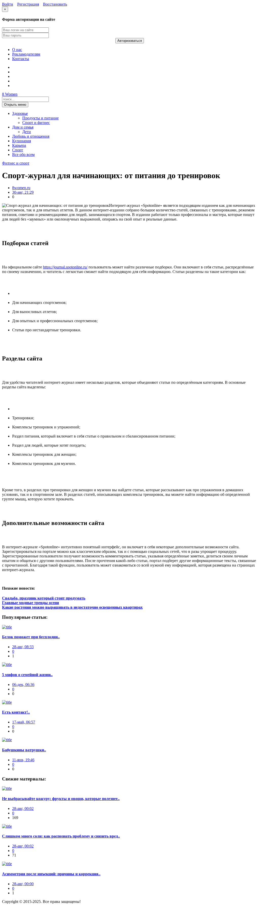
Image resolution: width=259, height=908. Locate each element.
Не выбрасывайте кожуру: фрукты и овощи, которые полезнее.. (61, 798)
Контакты (20, 59)
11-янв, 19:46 (23, 760)
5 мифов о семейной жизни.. (27, 675)
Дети (26, 132)
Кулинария (21, 141)
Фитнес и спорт (15, 163)
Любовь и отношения (30, 136)
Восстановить (55, 4)
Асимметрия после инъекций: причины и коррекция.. (51, 874)
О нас (17, 49)
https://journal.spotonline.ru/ (65, 267)
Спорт (17, 150)
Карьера (19, 145)
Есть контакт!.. (16, 712)
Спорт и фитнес (36, 122)
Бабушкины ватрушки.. (24, 750)
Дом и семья (22, 127)
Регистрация (28, 4)
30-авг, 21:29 (23, 192)
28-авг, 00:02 (23, 808)
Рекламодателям (26, 54)
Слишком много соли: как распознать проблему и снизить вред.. (61, 836)
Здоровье (20, 113)
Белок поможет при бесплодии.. (31, 637)
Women (9, 94)
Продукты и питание (40, 118)
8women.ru (21, 188)
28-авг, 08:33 (23, 647)
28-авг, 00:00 (23, 884)
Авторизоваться (129, 41)
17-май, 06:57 (23, 722)
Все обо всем (23, 154)
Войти (7, 4)
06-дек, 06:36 (23, 684)
